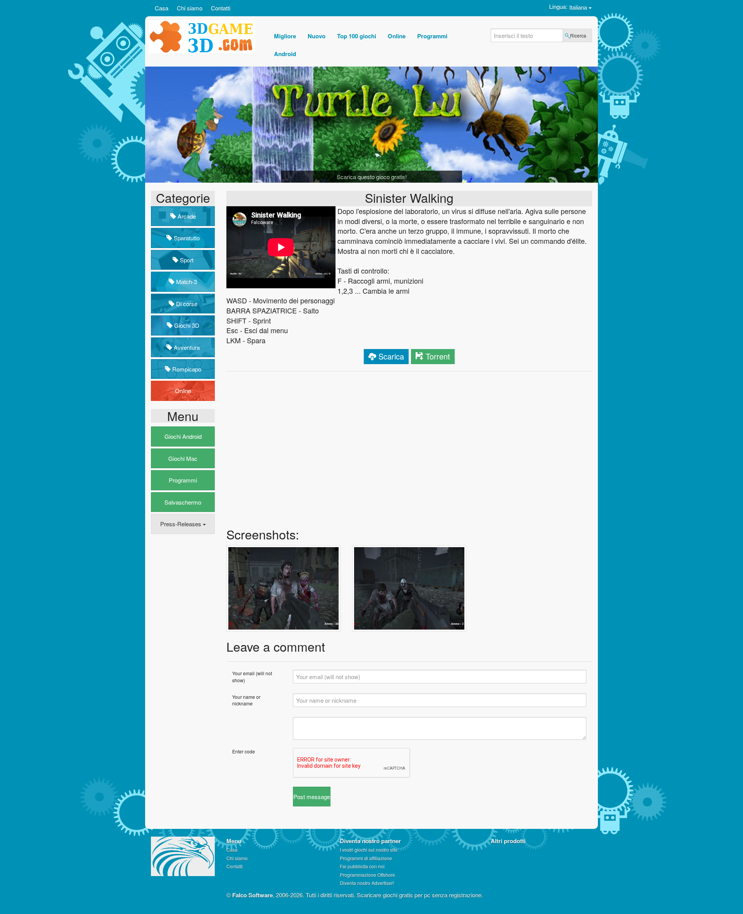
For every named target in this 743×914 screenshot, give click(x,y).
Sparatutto (186, 238)
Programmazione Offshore (367, 874)
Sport (185, 260)
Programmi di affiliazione (366, 858)
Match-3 (186, 281)
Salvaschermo (182, 502)
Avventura (186, 347)
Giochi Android (183, 436)
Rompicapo (186, 369)
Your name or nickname (246, 700)
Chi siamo (189, 8)
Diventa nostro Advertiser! (367, 883)
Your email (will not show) (252, 676)
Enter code (243, 751)
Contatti (220, 8)
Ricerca (578, 35)
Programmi (183, 480)
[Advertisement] (182, 658)
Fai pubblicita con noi (362, 866)
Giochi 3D (186, 325)
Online (183, 391)
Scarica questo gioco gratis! (372, 177)
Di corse (186, 304)
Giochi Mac (182, 458)
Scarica (391, 356)
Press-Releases (181, 524)
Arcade (186, 216)
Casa (161, 8)
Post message (311, 796)
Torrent (438, 356)
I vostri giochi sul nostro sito (368, 849)
